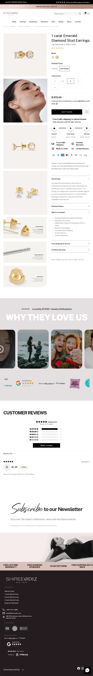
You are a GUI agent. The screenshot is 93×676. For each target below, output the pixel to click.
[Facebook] (78, 668)
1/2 (62, 81)
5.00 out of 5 (52, 422)
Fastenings (55, 179)
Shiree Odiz (11, 674)
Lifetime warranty (58, 250)
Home (5, 26)
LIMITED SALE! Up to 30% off (46, 6)
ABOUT (69, 22)
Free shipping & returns (60, 244)
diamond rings (9, 591)
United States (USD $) (11, 670)
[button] (56, 48)
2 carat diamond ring (11, 597)
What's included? (58, 212)
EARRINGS (23, 22)
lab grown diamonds (11, 603)
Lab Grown (64, 69)
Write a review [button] (46, 445)
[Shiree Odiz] (10, 13)
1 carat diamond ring (11, 594)
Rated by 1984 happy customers (78, 2)
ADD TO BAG (67, 112)
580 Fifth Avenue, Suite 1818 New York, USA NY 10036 (19, 617)
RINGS (14, 22)
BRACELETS (44, 22)
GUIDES (60, 22)
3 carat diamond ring (12, 600)
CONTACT (78, 22)
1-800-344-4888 (12, 610)
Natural (55, 69)
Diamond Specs (57, 206)
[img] (8, 461)
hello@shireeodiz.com (13, 613)
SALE (53, 22)
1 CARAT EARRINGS (24, 26)
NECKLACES (33, 22)
